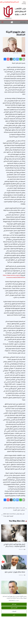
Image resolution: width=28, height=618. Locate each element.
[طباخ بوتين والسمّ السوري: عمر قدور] (14, 582)
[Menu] (2, 22)
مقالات (23, 55)
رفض (14, 615)
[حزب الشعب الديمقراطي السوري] (12, 22)
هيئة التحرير (15, 53)
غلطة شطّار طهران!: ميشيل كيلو (15, 571)
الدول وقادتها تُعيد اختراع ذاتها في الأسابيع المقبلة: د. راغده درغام (14, 545)
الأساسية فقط (14, 607)
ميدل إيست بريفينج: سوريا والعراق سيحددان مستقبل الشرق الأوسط (14, 509)
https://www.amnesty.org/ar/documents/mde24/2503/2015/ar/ (14, 276)
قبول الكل (14, 604)
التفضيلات (14, 611)
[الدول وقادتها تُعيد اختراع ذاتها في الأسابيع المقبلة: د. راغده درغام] (14, 525)
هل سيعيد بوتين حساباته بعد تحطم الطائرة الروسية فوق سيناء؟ (13, 515)
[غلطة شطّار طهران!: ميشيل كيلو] (14, 556)
